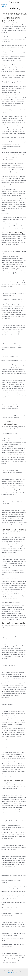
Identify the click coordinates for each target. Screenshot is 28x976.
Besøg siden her (5, 776)
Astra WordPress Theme (14, 972)
